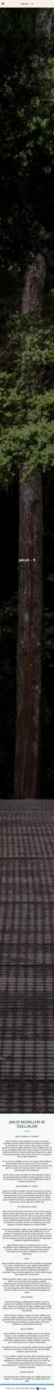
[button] (3, 3)
